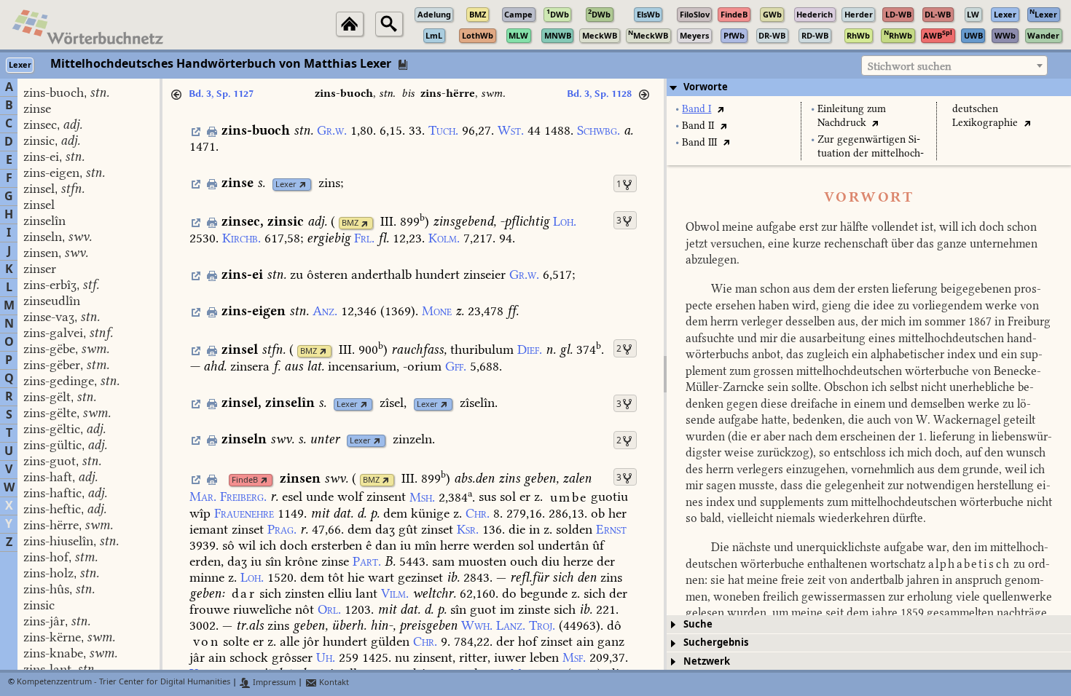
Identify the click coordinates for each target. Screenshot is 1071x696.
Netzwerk (706, 661)
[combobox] (954, 65)
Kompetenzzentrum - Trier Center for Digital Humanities (123, 682)
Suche (698, 624)
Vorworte (705, 87)
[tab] (869, 87)
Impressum (273, 682)
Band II (698, 125)
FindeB (245, 480)
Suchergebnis (715, 642)
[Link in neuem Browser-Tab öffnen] (303, 184)
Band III (699, 142)
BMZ (350, 223)
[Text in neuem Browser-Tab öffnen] (720, 109)
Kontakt (333, 682)
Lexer (286, 184)
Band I (696, 109)
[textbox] (954, 66)
